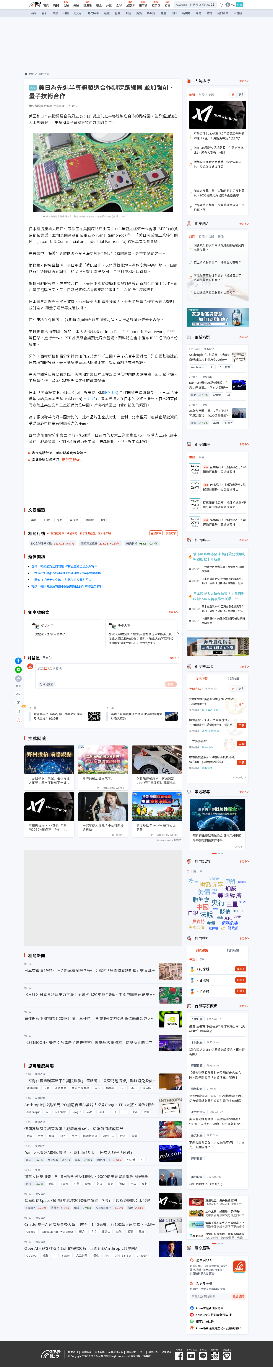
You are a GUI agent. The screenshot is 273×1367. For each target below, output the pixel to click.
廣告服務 (100, 1352)
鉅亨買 (143, 5)
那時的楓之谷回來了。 (98, 778)
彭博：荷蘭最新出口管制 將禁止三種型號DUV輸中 (64, 566)
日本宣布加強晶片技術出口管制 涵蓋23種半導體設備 (66, 573)
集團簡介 (86, 1352)
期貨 (139, 13)
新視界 (186, 13)
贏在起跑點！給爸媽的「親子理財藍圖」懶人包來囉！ (82, 533)
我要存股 (171, 533)
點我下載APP (72, 459)
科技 (66, 13)
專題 (198, 13)
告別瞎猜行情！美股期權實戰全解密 (59, 452)
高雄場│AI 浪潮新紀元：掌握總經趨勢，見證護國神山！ (224, 522)
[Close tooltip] (49, 720)
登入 (232, 4)
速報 (107, 13)
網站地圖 (153, 1352)
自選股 (238, 13)
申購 (242, 725)
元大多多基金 (198, 741)
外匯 (109, 5)
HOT (206, 467)
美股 (76, 5)
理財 (174, 13)
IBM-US (110, 392)
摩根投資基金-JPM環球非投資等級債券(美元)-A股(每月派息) (212, 759)
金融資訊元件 (115, 1352)
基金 (99, 5)
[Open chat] (18, 720)
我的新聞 (222, 13)
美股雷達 (209, 349)
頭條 (34, 13)
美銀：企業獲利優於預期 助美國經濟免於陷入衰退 (136, 716)
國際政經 (44, 74)
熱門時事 (93, 13)
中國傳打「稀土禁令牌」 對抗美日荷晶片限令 (61, 579)
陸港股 (87, 5)
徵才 (142, 1352)
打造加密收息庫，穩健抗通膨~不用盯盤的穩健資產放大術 (224, 504)
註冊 (239, 4)
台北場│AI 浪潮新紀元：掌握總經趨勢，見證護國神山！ (224, 487)
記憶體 (204, 968)
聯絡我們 (131, 1352)
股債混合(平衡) (211, 710)
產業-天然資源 (210, 731)
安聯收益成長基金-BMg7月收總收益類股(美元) (211, 701)
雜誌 (209, 13)
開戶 (242, 704)
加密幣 (130, 5)
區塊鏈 (151, 13)
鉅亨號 (156, 5)
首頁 (46, 5)
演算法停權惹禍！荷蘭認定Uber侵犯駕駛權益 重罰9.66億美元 (156, 780)
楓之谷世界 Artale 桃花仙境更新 (156, 827)
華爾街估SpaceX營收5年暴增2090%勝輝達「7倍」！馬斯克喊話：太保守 (49, 827)
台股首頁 (156, 533)
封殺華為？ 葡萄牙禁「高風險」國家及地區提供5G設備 (58, 716)
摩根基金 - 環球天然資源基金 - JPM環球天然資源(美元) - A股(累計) (210, 722)
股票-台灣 (208, 747)
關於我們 (73, 1352)
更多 (241, 94)
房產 (163, 13)
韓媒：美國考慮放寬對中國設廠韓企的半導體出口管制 (67, 586)
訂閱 (167, 5)
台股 (66, 5)
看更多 (172, 612)
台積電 (204, 980)
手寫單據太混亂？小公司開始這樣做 (103, 827)
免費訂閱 (238, 1296)
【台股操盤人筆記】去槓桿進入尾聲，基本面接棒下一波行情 (49, 780)
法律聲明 (166, 1352)
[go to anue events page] (221, 4)
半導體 (204, 991)
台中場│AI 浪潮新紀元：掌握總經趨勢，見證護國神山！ (224, 469)
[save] (18, 711)
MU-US (90, 398)
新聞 (56, 5)
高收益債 (207, 768)
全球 (119, 5)
